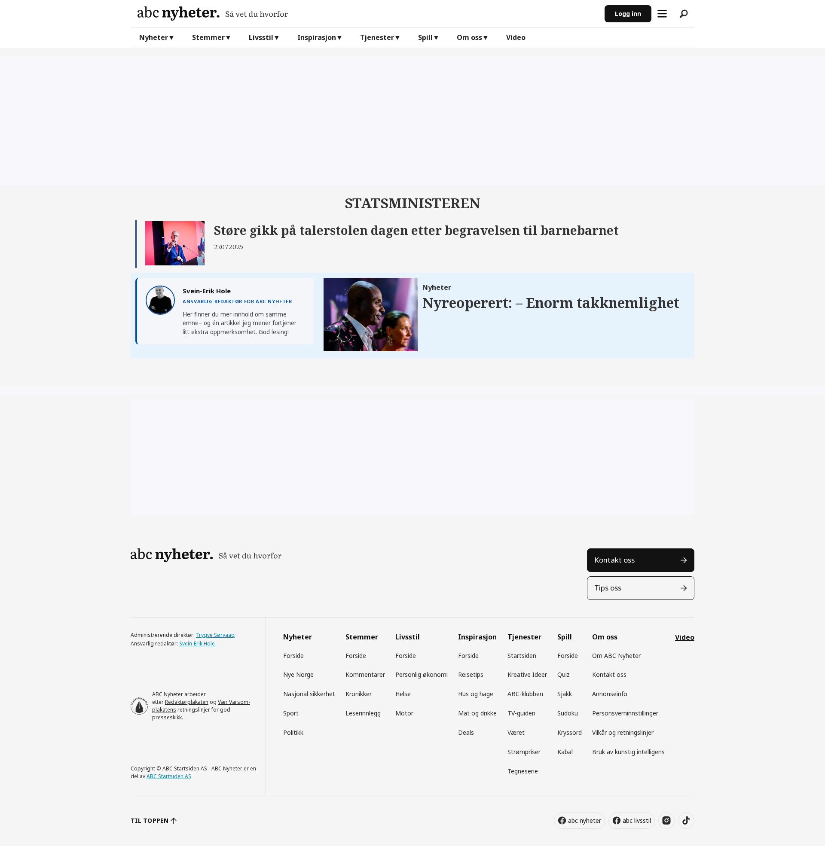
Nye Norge (298, 674)
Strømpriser (524, 752)
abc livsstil (637, 820)
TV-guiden (521, 713)
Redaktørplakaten (186, 702)
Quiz (563, 674)
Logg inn (628, 13)
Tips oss (607, 588)
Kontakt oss (614, 560)
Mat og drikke (477, 713)
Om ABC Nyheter (616, 655)
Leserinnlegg (363, 713)
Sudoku (567, 713)
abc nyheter (584, 820)
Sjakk (564, 694)
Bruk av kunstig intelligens (628, 752)
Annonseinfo (609, 694)
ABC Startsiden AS (169, 776)
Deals (466, 732)
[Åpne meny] (662, 13)
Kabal (565, 752)
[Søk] (683, 13)
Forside (293, 655)
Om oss (469, 37)
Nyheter (153, 37)
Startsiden (521, 655)
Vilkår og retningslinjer (623, 732)
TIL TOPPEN (149, 820)
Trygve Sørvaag (215, 635)
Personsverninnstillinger (625, 713)
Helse (403, 694)
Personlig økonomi (421, 674)
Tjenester (377, 37)
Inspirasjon (316, 37)
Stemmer (208, 37)
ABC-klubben (525, 694)
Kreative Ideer (527, 674)
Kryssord (569, 732)
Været (516, 732)
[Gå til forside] (368, 13)
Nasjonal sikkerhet (309, 694)
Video (516, 37)
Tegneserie (522, 771)
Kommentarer (365, 674)
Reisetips (470, 674)
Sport (291, 713)
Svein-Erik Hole (197, 643)
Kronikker (358, 694)
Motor (404, 713)
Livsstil (261, 37)
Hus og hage (475, 694)
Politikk (293, 732)
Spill (425, 37)
